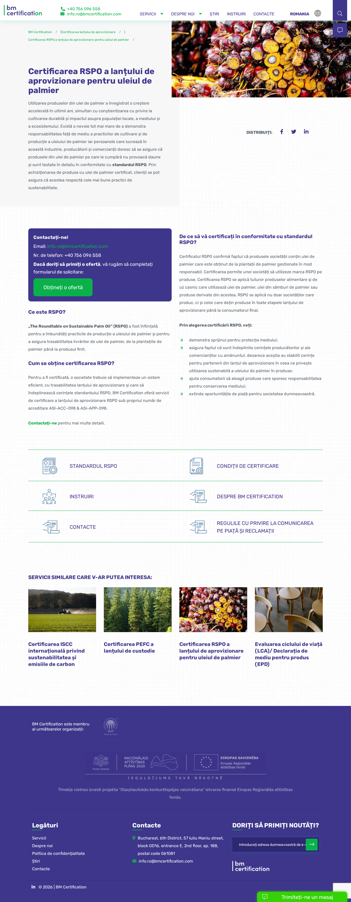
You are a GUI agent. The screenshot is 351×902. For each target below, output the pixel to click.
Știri (36, 861)
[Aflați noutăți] (312, 844)
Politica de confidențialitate (58, 853)
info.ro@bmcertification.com (94, 14)
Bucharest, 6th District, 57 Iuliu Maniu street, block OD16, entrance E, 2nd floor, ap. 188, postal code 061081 (181, 846)
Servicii (39, 838)
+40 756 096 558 (83, 8)
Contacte (41, 868)
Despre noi (42, 845)
